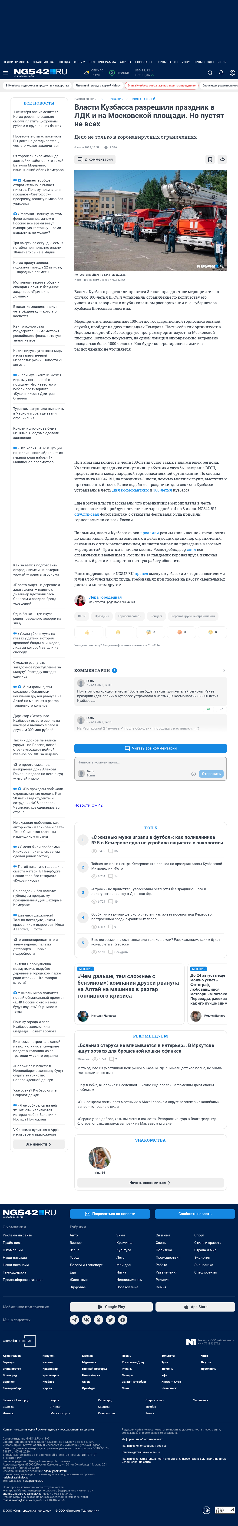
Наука (121, 1272)
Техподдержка (14, 1272)
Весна (74, 1250)
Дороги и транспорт (86, 1265)
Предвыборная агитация (23, 1280)
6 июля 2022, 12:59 (86, 147)
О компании (13, 1250)
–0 (221, 709)
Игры (222, 62)
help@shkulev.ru (33, 1480)
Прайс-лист (12, 1243)
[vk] (86, 1320)
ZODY (186, 62)
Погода (64, 62)
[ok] (98, 1320)
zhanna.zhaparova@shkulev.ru (22, 1493)
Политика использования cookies (144, 1445)
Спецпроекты (205, 1272)
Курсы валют (167, 62)
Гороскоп (143, 62)
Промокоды (204, 62)
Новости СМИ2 (88, 805)
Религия (162, 1280)
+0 (208, 709)
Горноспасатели (129, 616)
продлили (149, 532)
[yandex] (122, 1320)
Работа (161, 1265)
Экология (202, 1257)
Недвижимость (16, 62)
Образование (127, 1287)
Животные (79, 1280)
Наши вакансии (16, 1265)
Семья (161, 1287)
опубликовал (86, 514)
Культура (123, 1250)
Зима (120, 1235)
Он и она (163, 1235)
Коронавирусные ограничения (193, 616)
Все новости (39, 103)
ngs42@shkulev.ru (55, 1471)
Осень (161, 1243)
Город (74, 1257)
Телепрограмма (102, 62)
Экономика (203, 1265)
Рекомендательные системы (141, 1452)
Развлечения (166, 1272)
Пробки (120, 73)
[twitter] (110, 1320)
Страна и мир (205, 1250)
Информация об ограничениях (142, 1439)
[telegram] (74, 1320)
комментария (99, 159)
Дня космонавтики (130, 490)
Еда (73, 1272)
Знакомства (43, 62)
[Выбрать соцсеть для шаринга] (222, 159)
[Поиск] (210, 72)
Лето (120, 1257)
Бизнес (76, 1243)
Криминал (124, 1243)
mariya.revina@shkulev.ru (19, 1500)
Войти (91, 775)
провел (141, 573)
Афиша (126, 62)
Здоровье (78, 1287)
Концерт (156, 616)
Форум (79, 62)
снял (191, 549)
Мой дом (123, 1265)
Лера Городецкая (105, 597)
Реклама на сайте (17, 1235)
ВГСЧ (82, 616)
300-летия (162, 490)
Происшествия (168, 1257)
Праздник (102, 616)
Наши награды (15, 1257)
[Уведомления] (221, 72)
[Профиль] (232, 72)
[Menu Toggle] (5, 72)
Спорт (199, 1235)
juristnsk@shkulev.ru (16, 1477)
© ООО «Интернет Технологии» (77, 1510)
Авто (74, 1235)
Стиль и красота (207, 1243)
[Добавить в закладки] (210, 159)
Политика (164, 1250)
